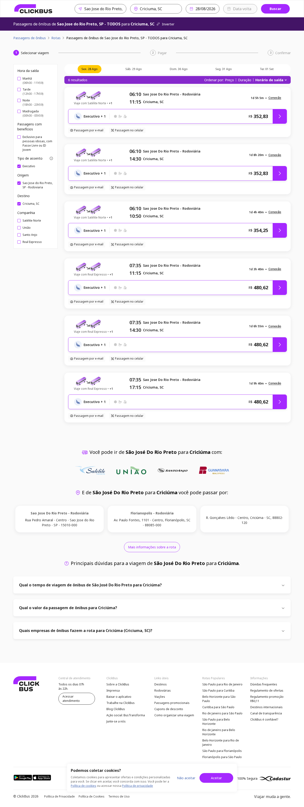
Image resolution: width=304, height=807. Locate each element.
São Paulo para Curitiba (218, 690)
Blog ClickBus (115, 709)
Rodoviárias (162, 690)
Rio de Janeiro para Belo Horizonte (218, 732)
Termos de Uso (119, 796)
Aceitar (216, 778)
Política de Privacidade (59, 796)
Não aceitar (186, 778)
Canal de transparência (266, 713)
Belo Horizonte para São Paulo (219, 699)
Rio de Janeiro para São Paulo (222, 713)
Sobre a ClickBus (117, 684)
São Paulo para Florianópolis (222, 751)
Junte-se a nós (116, 721)
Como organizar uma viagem (174, 715)
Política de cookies (83, 786)
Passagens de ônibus (29, 38)
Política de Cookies (91, 796)
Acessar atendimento (71, 698)
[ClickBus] (33, 9)
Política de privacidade (137, 786)
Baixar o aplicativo (118, 697)
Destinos (160, 684)
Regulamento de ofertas (266, 690)
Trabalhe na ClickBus (120, 703)
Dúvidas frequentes (263, 684)
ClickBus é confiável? (264, 719)
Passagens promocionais (172, 703)
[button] (274, 98)
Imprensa (113, 690)
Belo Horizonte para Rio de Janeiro (220, 742)
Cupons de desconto (168, 709)
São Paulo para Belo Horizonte (216, 721)
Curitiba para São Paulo (218, 707)
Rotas (56, 38)
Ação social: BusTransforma (125, 715)
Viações (159, 697)
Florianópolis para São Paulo (222, 757)
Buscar (275, 8)
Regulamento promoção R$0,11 (267, 699)
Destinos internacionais (266, 707)
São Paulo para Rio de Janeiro (222, 684)
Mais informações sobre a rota (152, 547)
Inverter (168, 24)
